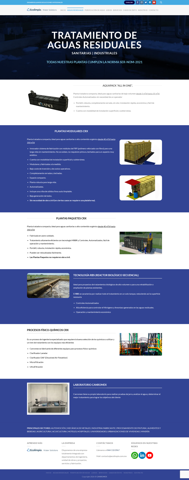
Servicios (117, 10)
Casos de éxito (130, 10)
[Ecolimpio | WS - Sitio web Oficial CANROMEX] (42, 10)
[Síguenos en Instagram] (142, 2)
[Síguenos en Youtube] (154, 2)
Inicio (63, 10)
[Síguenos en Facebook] (138, 2)
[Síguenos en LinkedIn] (150, 2)
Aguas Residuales (75, 10)
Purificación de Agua (95, 10)
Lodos (109, 10)
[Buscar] (161, 2)
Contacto (153, 10)
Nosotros (142, 10)
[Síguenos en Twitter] (146, 2)
